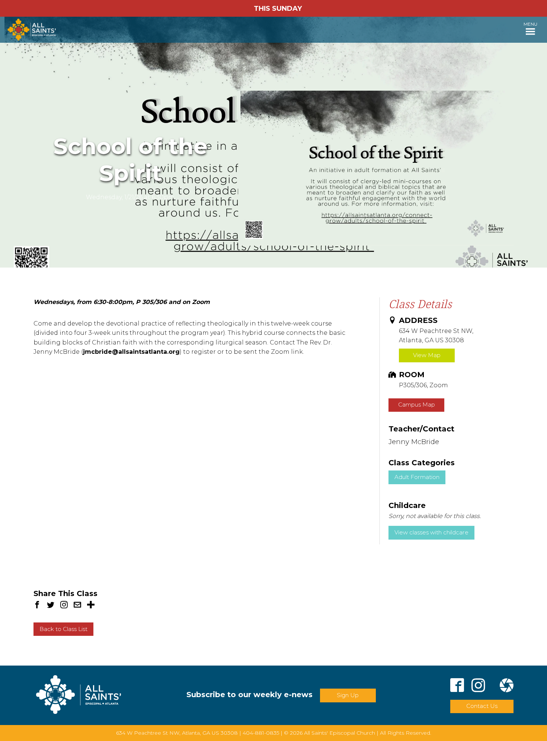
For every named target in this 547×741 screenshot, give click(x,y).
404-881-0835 (261, 732)
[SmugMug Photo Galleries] (507, 687)
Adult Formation (416, 476)
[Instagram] (478, 687)
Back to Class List (63, 628)
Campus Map (416, 404)
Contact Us (482, 705)
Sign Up (348, 695)
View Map (427, 355)
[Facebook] (457, 687)
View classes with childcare (431, 532)
